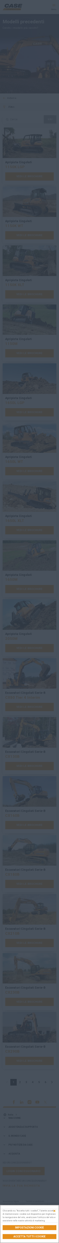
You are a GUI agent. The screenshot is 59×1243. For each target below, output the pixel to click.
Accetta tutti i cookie (29, 1236)
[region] (29, 1224)
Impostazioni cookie (29, 1227)
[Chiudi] (54, 1211)
